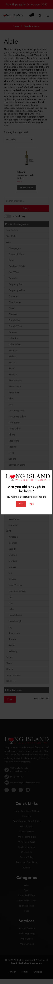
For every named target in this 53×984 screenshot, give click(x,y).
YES (21, 504)
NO (32, 504)
